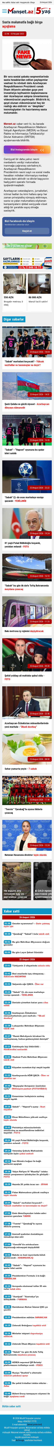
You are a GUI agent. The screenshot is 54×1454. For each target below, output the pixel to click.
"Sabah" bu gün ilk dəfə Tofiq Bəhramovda (23, 1353)
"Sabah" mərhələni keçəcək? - (25, 1204)
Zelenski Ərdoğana (25, 1325)
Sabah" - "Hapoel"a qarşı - (24, 1108)
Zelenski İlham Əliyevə (27, 1344)
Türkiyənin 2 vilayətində (27, 965)
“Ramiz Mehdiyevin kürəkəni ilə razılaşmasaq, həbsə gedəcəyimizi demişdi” (26, 1037)
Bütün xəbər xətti (11, 1406)
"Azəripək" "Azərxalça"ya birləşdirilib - (21, 1298)
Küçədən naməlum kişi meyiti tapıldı (27, 1067)
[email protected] (34, 1424)
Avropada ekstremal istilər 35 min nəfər (25, 1287)
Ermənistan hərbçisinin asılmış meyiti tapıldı (24, 1097)
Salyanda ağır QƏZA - (24, 984)
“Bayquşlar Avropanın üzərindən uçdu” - (25, 1087)
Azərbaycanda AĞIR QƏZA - (26, 1076)
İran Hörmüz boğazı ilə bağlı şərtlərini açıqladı (22, 1162)
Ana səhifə (6, 2)
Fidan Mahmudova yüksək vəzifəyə (26, 1193)
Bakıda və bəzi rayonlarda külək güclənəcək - (24, 1256)
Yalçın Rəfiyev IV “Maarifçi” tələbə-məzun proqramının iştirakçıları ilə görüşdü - (27, 1174)
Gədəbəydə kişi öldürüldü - (22, 1048)
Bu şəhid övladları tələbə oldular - (25, 1384)
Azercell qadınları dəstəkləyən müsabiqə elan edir (23, 1235)
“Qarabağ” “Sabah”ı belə (27, 934)
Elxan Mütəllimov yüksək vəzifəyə (25, 1118)
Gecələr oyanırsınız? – (27, 925)
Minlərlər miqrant (23, 1334)
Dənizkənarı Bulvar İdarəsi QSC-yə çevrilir (26, 1308)
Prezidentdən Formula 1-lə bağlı (24, 1277)
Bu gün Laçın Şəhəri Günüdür (24, 952)
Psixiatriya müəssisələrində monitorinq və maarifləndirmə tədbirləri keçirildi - (24, 1130)
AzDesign (20, 1440)
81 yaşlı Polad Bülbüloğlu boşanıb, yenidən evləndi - (26, 1141)
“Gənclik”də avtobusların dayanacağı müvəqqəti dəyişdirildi (21, 1245)
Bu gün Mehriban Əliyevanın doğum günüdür (27, 943)
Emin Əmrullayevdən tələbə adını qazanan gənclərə (25, 1214)
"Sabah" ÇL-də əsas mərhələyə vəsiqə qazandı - (24, 993)
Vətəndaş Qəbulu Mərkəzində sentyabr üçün (23, 1152)
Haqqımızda (24, 2)
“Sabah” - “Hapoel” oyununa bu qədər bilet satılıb (25, 1266)
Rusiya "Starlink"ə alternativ (23, 1374)
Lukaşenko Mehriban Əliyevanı (24, 1027)
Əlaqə (32, 2)
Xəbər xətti (15, 2)
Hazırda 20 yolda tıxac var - (26, 1184)
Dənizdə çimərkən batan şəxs (26, 1004)
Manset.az (10, 123)
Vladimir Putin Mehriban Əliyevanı (25, 1058)
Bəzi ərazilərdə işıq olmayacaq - (24, 975)
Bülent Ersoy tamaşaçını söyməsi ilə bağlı (27, 1395)
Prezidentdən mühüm (26, 1317)
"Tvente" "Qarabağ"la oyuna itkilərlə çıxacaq (23, 1225)
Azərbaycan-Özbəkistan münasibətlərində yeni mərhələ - (24, 1015)
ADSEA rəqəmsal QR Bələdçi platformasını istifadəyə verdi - (23, 1363)
